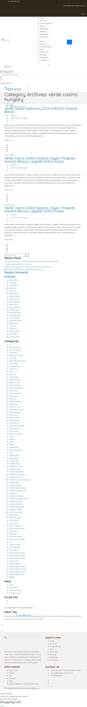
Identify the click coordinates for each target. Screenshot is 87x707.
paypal (77, 616)
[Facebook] (9, 601)
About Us (43, 21)
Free (48, 616)
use (34, 619)
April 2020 (13, 334)
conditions (23, 615)
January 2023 (14, 310)
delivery (37, 616)
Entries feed (13, 588)
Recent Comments (16, 272)
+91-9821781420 (13, 1)
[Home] (0, 622)
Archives (9, 276)
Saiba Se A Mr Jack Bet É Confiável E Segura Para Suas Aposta (28, 267)
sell (20, 619)
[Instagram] (9, 603)
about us (6, 616)
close (2, 706)
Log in (11, 585)
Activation (13, 616)
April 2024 (12, 291)
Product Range (45, 23)
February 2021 (14, 331)
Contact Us (44, 37)
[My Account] (0, 627)
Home (42, 18)
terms (31, 619)
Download (43, 616)
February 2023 (14, 307)
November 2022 (15, 315)
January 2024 (14, 299)
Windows (40, 619)
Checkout (12, 678)
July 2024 (12, 283)
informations (53, 616)
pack (73, 616)
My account (13, 670)
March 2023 (13, 304)
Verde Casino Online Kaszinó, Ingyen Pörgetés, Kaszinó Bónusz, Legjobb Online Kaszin (40, 160)
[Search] (26, 255)
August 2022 (13, 323)
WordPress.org (14, 593)
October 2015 (14, 337)
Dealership (44, 34)
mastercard (64, 616)
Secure (6, 619)
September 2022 (15, 321)
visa (37, 619)
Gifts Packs (44, 29)
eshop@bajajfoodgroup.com (74, 6)
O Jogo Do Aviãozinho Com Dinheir (17, 264)
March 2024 (13, 294)
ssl (28, 619)
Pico (80, 616)
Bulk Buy (43, 32)
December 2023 (15, 302)
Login (83, 14)
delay (33, 616)
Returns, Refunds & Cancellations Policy (24, 684)
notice (69, 616)
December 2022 (15, 312)
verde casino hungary (19, 118)
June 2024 (13, 285)
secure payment (13, 619)
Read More (8, 140)
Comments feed (15, 590)
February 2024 (14, 296)
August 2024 (13, 280)
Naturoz (13, 115)
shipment (24, 619)
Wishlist (12, 673)
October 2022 (14, 318)
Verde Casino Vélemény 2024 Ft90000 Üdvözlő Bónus (40, 110)
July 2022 (12, 326)
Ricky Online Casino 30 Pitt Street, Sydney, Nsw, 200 (24, 270)
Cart (10, 676)
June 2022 (13, 329)
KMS (59, 616)
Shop (42, 26)
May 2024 (12, 288)
